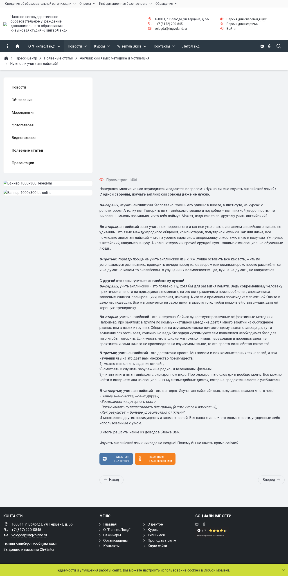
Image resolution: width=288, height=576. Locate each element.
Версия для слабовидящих (247, 19)
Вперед (269, 480)
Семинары (112, 535)
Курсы (153, 530)
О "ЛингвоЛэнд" (116, 530)
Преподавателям (162, 540)
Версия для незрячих (242, 24)
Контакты (111, 546)
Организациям (115, 540)
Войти (231, 28)
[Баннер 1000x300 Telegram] (48, 183)
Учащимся (156, 535)
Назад (114, 480)
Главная (110, 524)
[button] (192, 165)
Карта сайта (157, 546)
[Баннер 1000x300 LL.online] (48, 193)
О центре (155, 524)
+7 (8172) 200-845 (169, 24)
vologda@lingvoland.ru (171, 28)
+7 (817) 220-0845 (26, 530)
